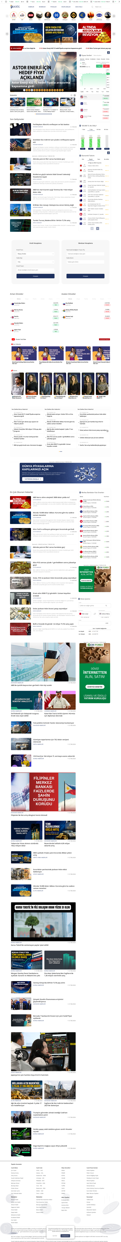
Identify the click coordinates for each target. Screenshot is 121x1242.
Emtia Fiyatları (90, 1170)
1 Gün (83, 129)
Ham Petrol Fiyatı (91, 1183)
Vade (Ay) (19, 258)
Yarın (98, 159)
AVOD (63, 1170)
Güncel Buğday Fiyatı (92, 1175)
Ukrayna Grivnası (15, 1180)
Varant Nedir (39, 1212)
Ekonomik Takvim (87, 155)
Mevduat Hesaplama (85, 243)
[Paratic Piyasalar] (108, 52)
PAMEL (63, 1193)
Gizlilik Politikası (91, 1204)
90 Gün (106, 129)
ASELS (63, 1180)
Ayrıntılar (55, 1235)
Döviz (19, 299)
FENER (63, 1173)
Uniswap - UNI (40, 1178)
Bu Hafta (106, 159)
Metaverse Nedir (15, 1215)
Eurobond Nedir (15, 1217)
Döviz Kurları (97, 55)
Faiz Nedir (14, 1220)
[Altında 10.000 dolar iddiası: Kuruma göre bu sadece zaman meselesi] (26, 33)
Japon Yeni (17, 329)
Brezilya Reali (15, 1186)
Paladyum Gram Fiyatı (93, 1178)
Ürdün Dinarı (14, 1188)
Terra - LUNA (39, 1193)
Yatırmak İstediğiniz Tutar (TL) (75, 250)
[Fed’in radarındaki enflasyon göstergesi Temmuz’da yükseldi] (60, 33)
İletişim (89, 1215)
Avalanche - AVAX (41, 1175)
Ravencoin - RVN (40, 1188)
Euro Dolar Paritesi (92, 1191)
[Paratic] (15, 6)
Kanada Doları (18, 323)
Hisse (26, 299)
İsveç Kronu (14, 1175)
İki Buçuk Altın (65, 1200)
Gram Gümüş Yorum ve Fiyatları (95, 1188)
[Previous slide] (1, 1)
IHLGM (63, 1178)
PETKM (63, 1183)
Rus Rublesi (69, 303)
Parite (34, 299)
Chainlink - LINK (40, 1183)
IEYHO (63, 1175)
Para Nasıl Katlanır (41, 1207)
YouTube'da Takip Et (104, 339)
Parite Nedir (14, 1222)
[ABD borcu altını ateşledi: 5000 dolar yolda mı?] (94, 33)
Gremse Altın (65, 1205)
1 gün (82, 91)
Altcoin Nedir (14, 1204)
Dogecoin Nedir (15, 1207)
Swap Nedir (14, 1212)
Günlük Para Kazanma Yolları (44, 1199)
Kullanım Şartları (91, 1212)
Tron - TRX (39, 1186)
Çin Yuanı (13, 1170)
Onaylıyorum (65, 1235)
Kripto (51, 299)
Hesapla (35, 276)
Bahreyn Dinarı (15, 1183)
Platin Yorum (90, 1173)
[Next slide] (119, 1)
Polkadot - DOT (40, 1180)
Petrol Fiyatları (91, 1180)
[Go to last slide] (7, 34)
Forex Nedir (14, 1210)
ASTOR (63, 1191)
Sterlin (16, 316)
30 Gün (99, 129)
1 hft (87, 91)
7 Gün (91, 129)
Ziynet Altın (64, 1202)
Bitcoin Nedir (14, 1199)
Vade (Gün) (69, 258)
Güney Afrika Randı (72, 310)
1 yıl (102, 91)
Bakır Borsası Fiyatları (93, 1193)
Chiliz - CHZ (39, 1170)
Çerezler (89, 1207)
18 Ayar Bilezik (65, 1207)
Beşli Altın (64, 1210)
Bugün (91, 159)
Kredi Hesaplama (35, 243)
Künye (88, 1202)
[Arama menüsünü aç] (92, 7)
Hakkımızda (90, 1199)
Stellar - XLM (39, 1191)
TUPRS (63, 1186)
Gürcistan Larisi (15, 1191)
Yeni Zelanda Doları (16, 1193)
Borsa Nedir (39, 1210)
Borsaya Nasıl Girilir (41, 1204)
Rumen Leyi (69, 316)
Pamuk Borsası (91, 1186)
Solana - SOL (39, 1173)
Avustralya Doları (19, 303)
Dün (83, 159)
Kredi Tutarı (20, 266)
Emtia (42, 299)
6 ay (97, 91)
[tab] (24, 90)
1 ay (92, 91)
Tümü (107, 91)
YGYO (63, 1188)
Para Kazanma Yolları (42, 1202)
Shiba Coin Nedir (15, 1202)
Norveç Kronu (18, 310)
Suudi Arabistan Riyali (17, 1178)
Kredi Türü (19, 250)
